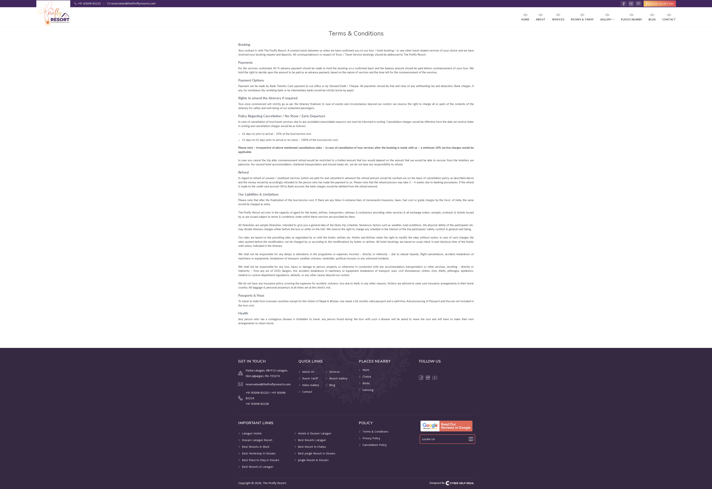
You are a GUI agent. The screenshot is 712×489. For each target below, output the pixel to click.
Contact (669, 19)
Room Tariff (310, 378)
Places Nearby (631, 19)
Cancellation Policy (374, 445)
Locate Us (428, 439)
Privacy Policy (371, 438)
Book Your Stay (661, 3)
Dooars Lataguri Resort (257, 440)
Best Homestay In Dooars (259, 453)
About (540, 19)
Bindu (366, 383)
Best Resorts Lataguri (312, 440)
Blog (652, 19)
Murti (365, 370)
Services (558, 19)
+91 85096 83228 (257, 403)
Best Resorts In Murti (256, 446)
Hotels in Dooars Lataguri (314, 433)
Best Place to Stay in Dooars (260, 460)
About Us (308, 371)
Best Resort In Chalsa (312, 446)
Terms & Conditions (375, 431)
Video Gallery (310, 385)
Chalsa (366, 376)
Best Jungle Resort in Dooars (316, 453)
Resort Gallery (338, 378)
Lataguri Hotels (252, 433)
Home (525, 19)
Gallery (606, 19)
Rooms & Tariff (582, 19)
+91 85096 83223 (91, 3)
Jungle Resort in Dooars (313, 460)
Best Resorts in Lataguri (257, 466)
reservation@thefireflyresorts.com (133, 3)
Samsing (367, 390)
